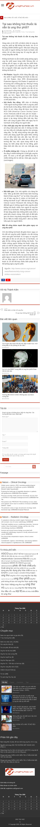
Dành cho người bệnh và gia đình (12, 32)
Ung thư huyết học (5, 657)
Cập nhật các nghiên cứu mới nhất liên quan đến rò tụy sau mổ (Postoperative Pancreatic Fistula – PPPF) (24, 688)
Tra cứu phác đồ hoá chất (8, 647)
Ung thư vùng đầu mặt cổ (8, 667)
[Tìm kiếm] (34, 466)
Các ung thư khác (5, 644)
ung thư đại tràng (25, 588)
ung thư (5, 575)
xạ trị (19, 591)
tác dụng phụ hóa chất (19, 570)
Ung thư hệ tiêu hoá (6, 650)
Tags (27, 682)
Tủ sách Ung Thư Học (7, 677)
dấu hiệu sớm (17, 556)
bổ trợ (21, 554)
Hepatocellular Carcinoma (11, 559)
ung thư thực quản (25, 581)
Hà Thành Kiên (7, 30)
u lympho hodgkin (13, 573)
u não (13, 591)
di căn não (8, 556)
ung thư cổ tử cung (17, 575)
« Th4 (2, 627)
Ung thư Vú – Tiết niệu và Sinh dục (10, 663)
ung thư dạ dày (30, 575)
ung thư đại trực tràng (11, 588)
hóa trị (26, 558)
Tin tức (23, 32)
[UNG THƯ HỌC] (20, 5)
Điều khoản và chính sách (8, 785)
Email (4, 441)
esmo (23, 556)
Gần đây (4, 682)
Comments (20, 682)
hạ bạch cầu (9, 561)
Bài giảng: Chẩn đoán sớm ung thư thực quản (16, 17)
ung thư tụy (20, 584)
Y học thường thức (30, 32)
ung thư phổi (21, 578)
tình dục (32, 570)
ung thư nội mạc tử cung (7, 579)
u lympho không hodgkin (27, 573)
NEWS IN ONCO (17, 563)
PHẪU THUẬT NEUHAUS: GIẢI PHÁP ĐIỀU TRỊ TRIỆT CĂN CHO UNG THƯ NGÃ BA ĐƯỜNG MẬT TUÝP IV (24, 708)
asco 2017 (13, 554)
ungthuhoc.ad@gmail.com (14, 788)
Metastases (16, 561)
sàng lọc (9, 568)
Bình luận (5, 416)
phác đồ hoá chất (22, 565)
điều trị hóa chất (28, 591)
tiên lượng (29, 568)
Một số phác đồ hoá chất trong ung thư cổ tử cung (22, 742)
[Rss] (20, 822)
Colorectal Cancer (30, 554)
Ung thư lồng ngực (6, 660)
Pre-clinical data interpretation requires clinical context (17, 536)
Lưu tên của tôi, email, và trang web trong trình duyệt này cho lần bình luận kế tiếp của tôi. (19, 455)
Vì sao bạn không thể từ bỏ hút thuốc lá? (26, 313)
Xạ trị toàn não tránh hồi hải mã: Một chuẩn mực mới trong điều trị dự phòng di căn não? (20, 344)
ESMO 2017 (29, 556)
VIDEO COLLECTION (6, 670)
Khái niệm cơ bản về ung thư (13, 309)
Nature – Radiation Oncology (15, 517)
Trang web (5, 448)
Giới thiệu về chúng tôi (7, 782)
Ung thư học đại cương (7, 654)
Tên (3, 435)
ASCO (5, 553)
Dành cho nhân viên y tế (7, 642)
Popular (12, 682)
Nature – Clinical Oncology (14, 482)
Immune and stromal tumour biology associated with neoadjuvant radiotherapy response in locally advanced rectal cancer (19, 532)
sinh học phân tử (20, 568)
